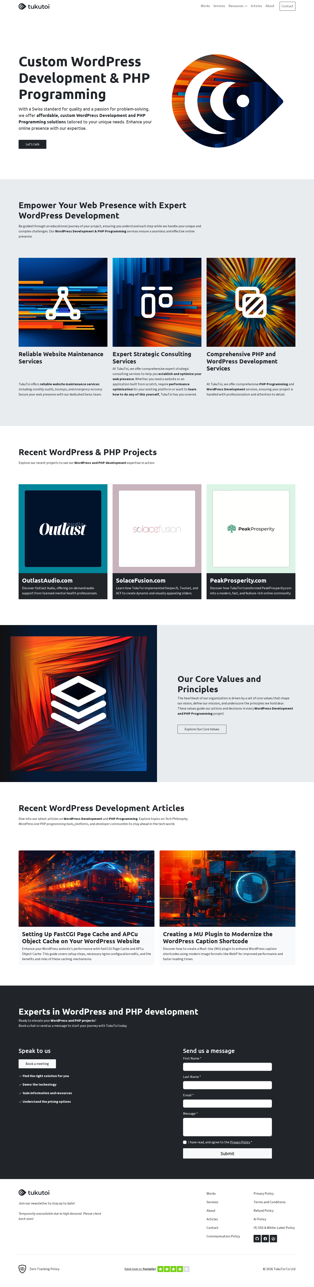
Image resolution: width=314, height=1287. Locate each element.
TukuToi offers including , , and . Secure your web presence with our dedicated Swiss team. (61, 389)
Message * (190, 1113)
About (270, 6)
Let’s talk (32, 144)
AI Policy (260, 1219)
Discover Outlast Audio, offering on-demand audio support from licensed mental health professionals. (59, 591)
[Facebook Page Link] (265, 1238)
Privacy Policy (240, 1142)
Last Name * (192, 1076)
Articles (256, 6)
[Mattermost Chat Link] (273, 1238)
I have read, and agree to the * (220, 1142)
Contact (287, 6)
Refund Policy (263, 1210)
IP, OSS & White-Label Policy (274, 1227)
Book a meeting (37, 1063)
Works (205, 6)
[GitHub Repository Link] (257, 1238)
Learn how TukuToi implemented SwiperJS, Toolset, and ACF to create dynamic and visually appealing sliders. (157, 591)
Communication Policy (223, 1236)
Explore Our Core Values (202, 729)
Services (219, 6)
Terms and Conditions (270, 1202)
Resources (236, 6)
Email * (188, 1095)
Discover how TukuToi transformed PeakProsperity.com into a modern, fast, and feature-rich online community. (250, 591)
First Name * (192, 1058)
